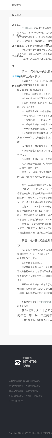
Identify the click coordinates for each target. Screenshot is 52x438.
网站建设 (16, 15)
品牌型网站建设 (33, 381)
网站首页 (16, 5)
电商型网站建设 (33, 386)
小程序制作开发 (16, 401)
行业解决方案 (17, 60)
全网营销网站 (32, 391)
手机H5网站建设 (16, 396)
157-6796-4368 (30, 362)
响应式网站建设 (16, 391)
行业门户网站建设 (34, 396)
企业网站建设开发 (17, 381)
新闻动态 (16, 76)
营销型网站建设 (16, 386)
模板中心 (16, 25)
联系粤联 (16, 86)
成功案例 (16, 35)
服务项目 (16, 45)
